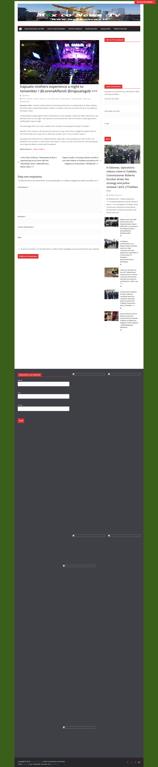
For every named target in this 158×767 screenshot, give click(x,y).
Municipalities (91, 29)
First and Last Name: (111, 99)
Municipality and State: (112, 111)
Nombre (22, 216)
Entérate (29, 99)
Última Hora (87, 99)
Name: (20, 380)
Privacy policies (120, 29)
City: (19, 393)
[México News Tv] (20, 28)
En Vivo (24, 99)
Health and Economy (56, 29)
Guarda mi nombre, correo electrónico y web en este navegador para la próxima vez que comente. (60, 249)
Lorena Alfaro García (53, 99)
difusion (26, 95)
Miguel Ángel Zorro (116, 195)
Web (19, 237)
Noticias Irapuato (76, 99)
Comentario (23, 187)
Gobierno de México (39, 99)
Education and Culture (34, 29)
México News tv (65, 99)
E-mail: (106, 124)
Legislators (105, 29)
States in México (75, 29)
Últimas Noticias (25, 102)
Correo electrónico (26, 227)
